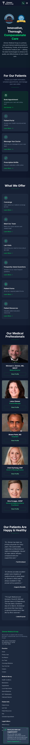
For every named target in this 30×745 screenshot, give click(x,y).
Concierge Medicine (7, 663)
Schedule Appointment (8, 716)
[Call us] (23, 3)
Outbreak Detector (7, 697)
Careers (4, 669)
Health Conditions (6, 680)
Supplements (5, 685)
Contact (4, 672)
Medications (5, 682)
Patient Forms (5, 705)
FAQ (3, 713)
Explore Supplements (13, 741)
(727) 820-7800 (6, 644)
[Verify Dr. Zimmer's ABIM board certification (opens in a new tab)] (21, 19)
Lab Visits (4, 708)
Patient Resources (7, 711)
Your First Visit (5, 666)
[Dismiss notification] (27, 729)
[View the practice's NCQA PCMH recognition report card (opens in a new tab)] (9, 19)
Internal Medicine (6, 691)
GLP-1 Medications (7, 694)
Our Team (4, 660)
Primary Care (5, 654)
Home (3, 651)
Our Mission (5, 657)
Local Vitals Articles (7, 688)
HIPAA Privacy (5, 724)
